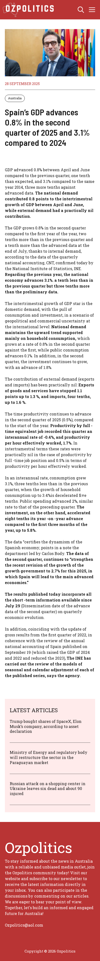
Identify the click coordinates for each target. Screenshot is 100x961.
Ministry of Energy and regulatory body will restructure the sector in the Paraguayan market (48, 757)
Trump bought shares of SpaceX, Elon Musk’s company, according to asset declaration (46, 726)
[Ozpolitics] (29, 9)
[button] (80, 9)
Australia (15, 98)
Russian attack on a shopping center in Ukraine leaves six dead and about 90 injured (47, 788)
